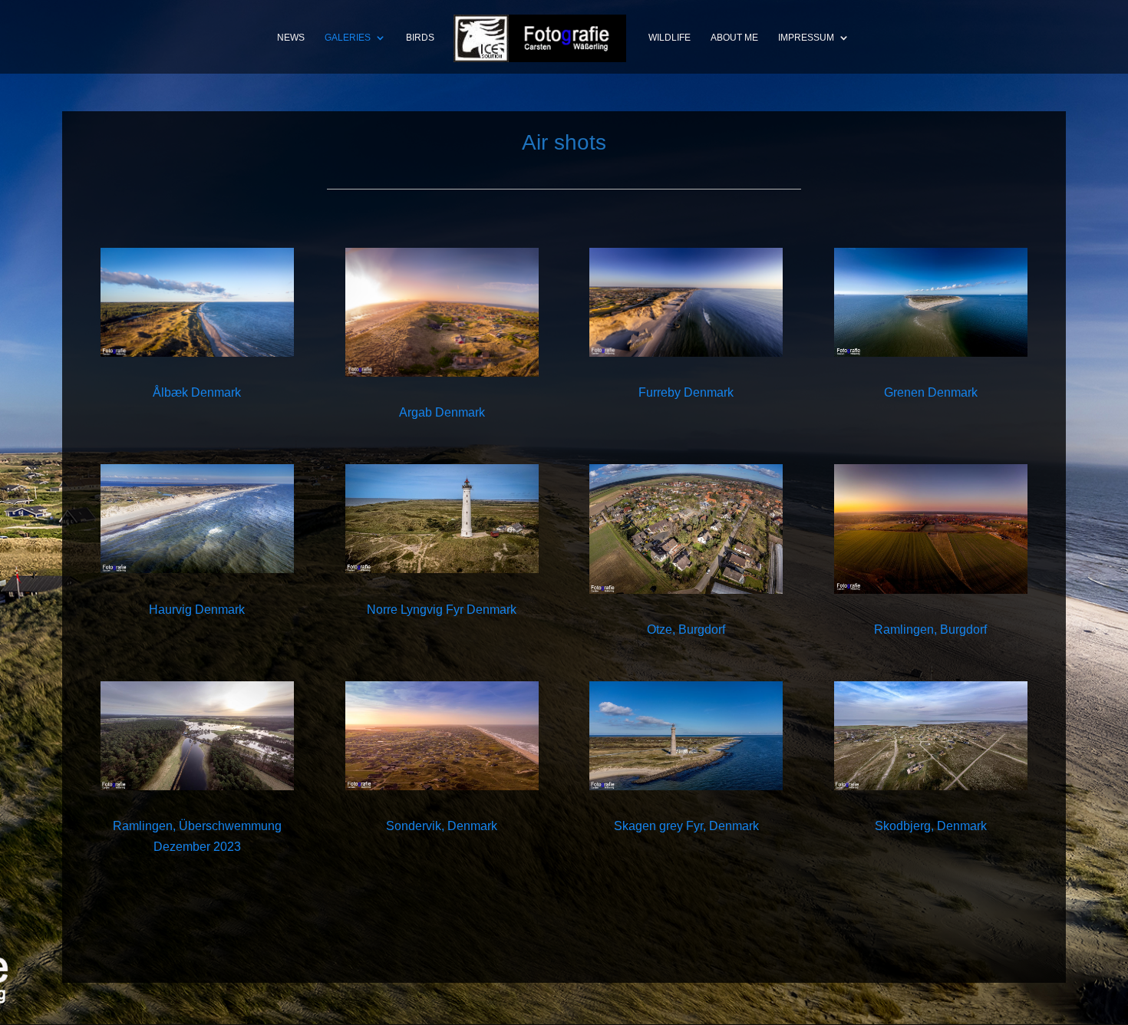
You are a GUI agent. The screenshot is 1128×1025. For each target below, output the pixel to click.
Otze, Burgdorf (686, 629)
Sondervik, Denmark (441, 825)
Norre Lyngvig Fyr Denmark (441, 609)
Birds (420, 37)
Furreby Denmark (686, 392)
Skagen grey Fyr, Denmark (686, 825)
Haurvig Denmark (197, 609)
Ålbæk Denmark (197, 392)
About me (734, 37)
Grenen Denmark (931, 392)
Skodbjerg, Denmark (931, 825)
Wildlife (669, 37)
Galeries (348, 37)
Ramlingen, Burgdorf (930, 629)
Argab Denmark (442, 412)
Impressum (806, 37)
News (291, 37)
